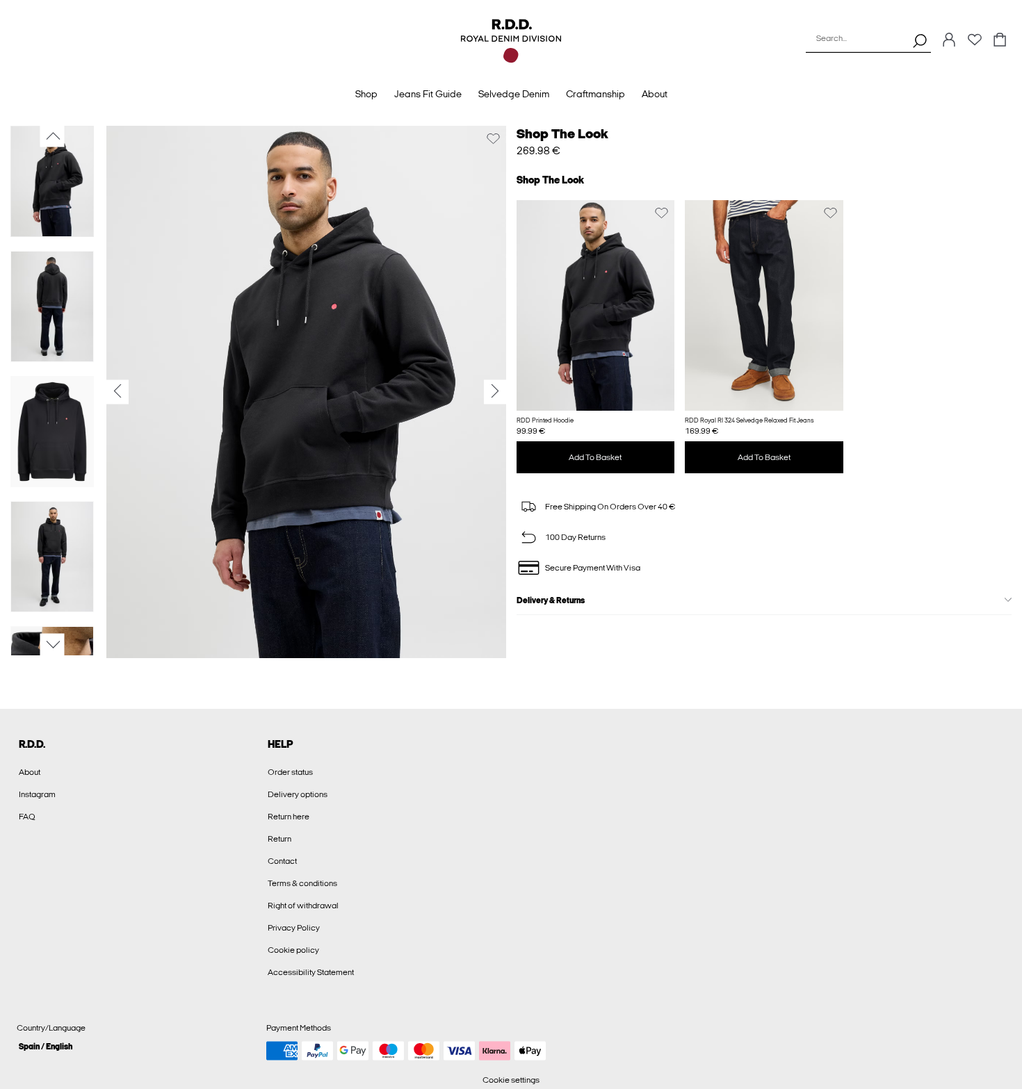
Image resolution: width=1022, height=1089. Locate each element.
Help (280, 744)
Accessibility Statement (311, 972)
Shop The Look (562, 134)
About (29, 772)
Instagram (37, 794)
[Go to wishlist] (975, 44)
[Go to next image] (52, 645)
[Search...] (920, 40)
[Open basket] (1000, 41)
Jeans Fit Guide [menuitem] (428, 94)
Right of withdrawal (303, 905)
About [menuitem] (654, 94)
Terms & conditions (302, 883)
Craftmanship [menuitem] (595, 94)
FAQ (27, 816)
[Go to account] (949, 41)
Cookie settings (511, 1080)
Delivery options (297, 794)
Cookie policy (293, 950)
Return (279, 839)
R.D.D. (32, 744)
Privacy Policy (294, 928)
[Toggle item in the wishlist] (493, 138)
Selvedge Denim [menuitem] (513, 94)
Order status (290, 772)
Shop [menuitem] (366, 94)
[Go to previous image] (52, 136)
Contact (282, 861)
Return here (288, 816)
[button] (596, 305)
